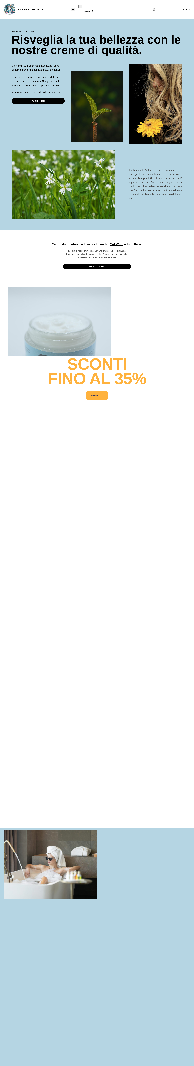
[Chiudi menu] (80, 6)
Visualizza (97, 395)
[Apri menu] (73, 9)
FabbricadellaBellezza (30, 9)
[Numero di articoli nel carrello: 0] (154, 9)
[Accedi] (124, 9)
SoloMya (116, 244)
